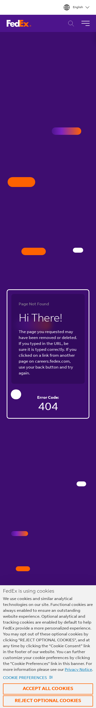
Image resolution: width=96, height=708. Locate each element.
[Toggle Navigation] (85, 23)
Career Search (70, 23)
